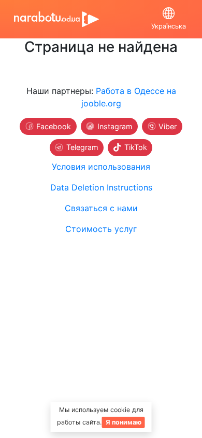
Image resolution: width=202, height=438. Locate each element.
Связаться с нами (101, 208)
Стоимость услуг (101, 229)
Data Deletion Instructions (101, 187)
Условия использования (101, 166)
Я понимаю (123, 422)
